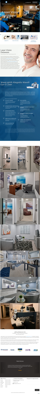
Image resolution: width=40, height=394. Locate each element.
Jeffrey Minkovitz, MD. (9, 58)
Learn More (5, 19)
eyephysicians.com (29, 336)
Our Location (24, 40)
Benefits (6, 40)
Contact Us (35, 2)
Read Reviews (15, 40)
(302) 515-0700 (28, 2)
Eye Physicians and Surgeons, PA (12, 61)
